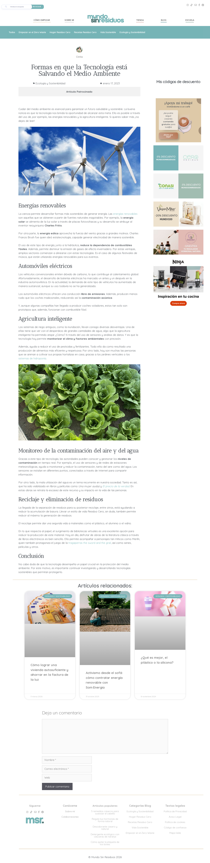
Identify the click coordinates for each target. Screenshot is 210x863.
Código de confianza (175, 827)
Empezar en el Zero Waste (32, 32)
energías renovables (125, 213)
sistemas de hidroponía (32, 358)
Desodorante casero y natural (105, 827)
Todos (12, 32)
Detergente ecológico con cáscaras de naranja (105, 835)
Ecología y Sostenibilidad (132, 32)
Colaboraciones (70, 816)
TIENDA (140, 20)
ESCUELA (189, 20)
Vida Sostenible (108, 32)
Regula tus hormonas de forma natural (105, 820)
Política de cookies (175, 822)
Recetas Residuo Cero (85, 32)
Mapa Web (175, 832)
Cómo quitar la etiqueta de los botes (105, 843)
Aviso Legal (175, 816)
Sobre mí (70, 811)
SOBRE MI (69, 20)
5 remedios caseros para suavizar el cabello (105, 812)
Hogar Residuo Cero (60, 32)
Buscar (37, 7)
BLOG (163, 20)
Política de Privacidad (175, 811)
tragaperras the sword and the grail (89, 542)
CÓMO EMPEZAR (42, 20)
